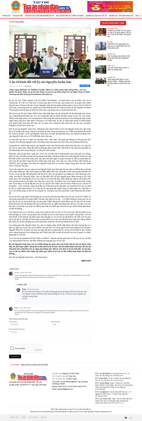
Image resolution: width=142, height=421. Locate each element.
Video (24, 417)
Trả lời (16, 279)
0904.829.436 (118, 375)
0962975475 (82, 386)
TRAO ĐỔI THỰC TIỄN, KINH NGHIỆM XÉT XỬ (39, 16)
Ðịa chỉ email (55, 322)
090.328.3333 (118, 380)
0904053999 (102, 396)
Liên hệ (43, 417)
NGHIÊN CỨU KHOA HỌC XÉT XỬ (96, 16)
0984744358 (62, 386)
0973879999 (72, 386)
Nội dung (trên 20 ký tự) (17, 329)
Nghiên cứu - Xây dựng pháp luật (121, 16)
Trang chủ (6, 16)
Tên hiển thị (13, 322)
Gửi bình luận (15, 356)
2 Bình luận (27, 86)
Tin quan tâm (18, 16)
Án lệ (137, 16)
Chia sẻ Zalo (85, 86)
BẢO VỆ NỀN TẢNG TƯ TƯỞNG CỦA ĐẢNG (70, 16)
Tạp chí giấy (33, 417)
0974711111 (119, 403)
